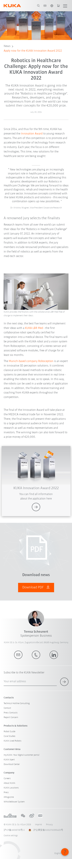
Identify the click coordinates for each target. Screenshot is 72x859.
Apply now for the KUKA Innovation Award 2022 (33, 50)
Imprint (38, 824)
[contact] (45, 5)
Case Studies (9, 736)
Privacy (49, 824)
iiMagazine (9, 797)
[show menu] (65, 5)
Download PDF (33, 587)
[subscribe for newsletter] (64, 682)
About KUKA (9, 783)
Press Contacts (11, 713)
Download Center (12, 764)
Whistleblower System (14, 802)
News (7, 46)
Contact (7, 708)
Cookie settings (11, 835)
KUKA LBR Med (34, 328)
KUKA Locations (11, 788)
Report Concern (11, 717)
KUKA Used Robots (12, 741)
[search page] (38, 5)
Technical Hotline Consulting (17, 703)
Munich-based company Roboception (31, 361)
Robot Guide (9, 731)
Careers (7, 778)
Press (6, 792)
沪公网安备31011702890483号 (48, 830)
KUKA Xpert (9, 759)
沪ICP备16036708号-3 (14, 830)
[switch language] (51, 5)
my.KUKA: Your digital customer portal (21, 755)
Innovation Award (32, 133)
